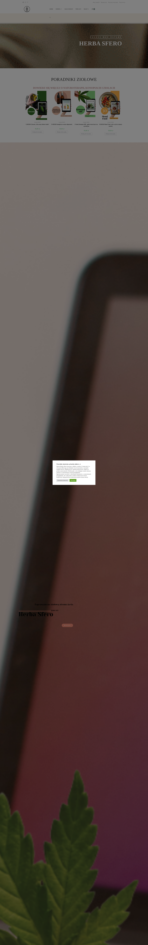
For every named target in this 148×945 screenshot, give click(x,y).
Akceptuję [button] (73, 480)
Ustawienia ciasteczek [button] (62, 480)
